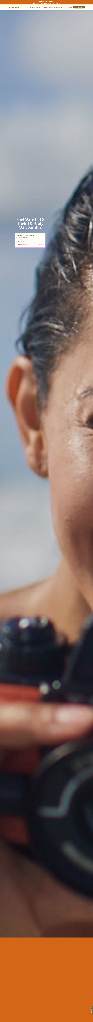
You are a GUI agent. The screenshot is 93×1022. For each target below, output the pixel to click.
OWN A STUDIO (68, 7)
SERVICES (38, 7)
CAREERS (45, 7)
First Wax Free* (47, 2)
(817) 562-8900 (21, 241)
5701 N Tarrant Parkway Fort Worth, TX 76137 (23, 238)
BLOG (50, 7)
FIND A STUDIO (30, 7)
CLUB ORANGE (58, 7)
